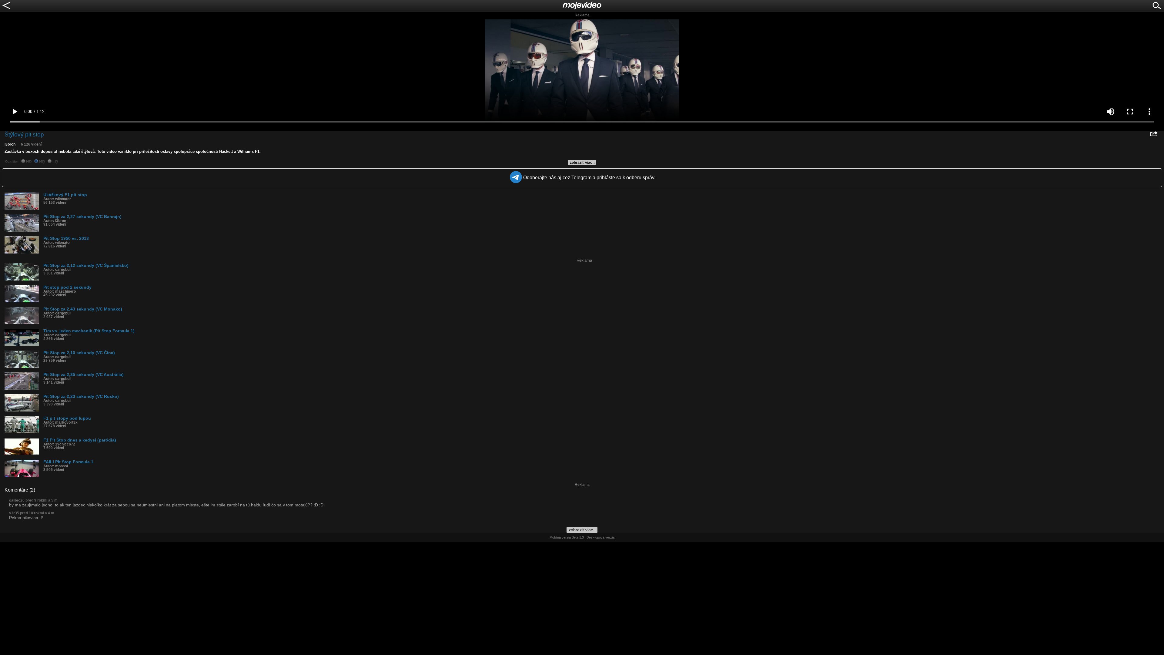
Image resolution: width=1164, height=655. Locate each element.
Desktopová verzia (600, 537)
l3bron (10, 144)
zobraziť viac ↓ (582, 162)
